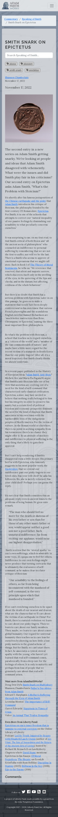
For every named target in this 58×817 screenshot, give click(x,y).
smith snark (15, 70)
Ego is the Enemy (14, 769)
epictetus (34, 70)
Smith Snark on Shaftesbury (37, 684)
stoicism (27, 63)
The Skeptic (24, 759)
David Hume (29, 752)
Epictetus (43, 211)
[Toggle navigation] (51, 6)
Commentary (11, 19)
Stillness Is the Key (32, 766)
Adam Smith (11, 204)
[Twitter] (23, 792)
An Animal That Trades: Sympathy (31, 715)
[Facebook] (28, 792)
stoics (12, 63)
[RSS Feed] (39, 792)
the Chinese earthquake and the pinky (25, 200)
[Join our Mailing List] (44, 792)
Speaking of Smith (31, 19)
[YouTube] (33, 792)
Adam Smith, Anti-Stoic (38, 374)
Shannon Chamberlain (16, 77)
